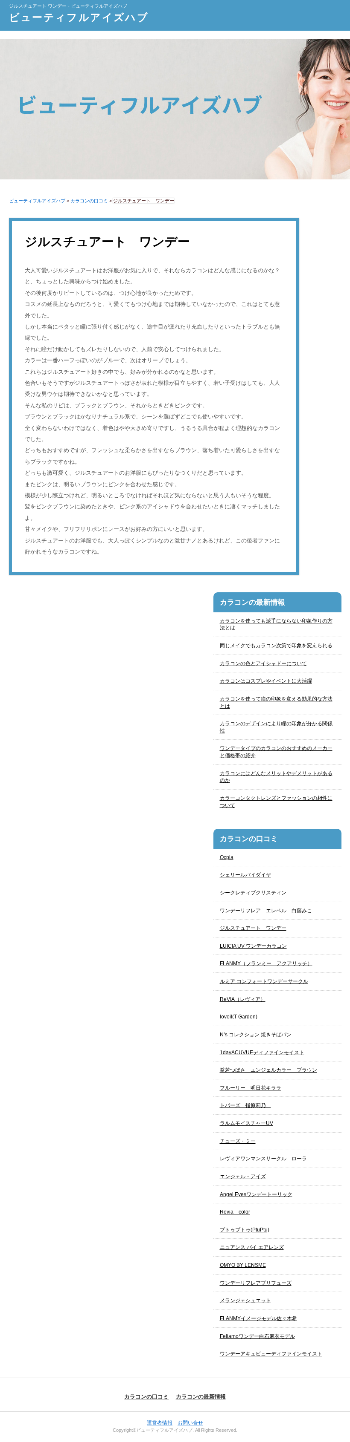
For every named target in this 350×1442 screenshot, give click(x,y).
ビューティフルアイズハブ (79, 17)
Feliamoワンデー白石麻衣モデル (257, 1336)
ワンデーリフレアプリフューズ (256, 1283)
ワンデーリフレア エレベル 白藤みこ (266, 911)
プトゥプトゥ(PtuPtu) (244, 1230)
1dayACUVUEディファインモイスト (262, 1053)
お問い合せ (190, 1423)
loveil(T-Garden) (238, 1017)
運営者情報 (159, 1423)
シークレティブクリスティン (253, 893)
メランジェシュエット (245, 1301)
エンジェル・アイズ (243, 1177)
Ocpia (226, 857)
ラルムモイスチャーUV (246, 1123)
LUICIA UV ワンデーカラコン (253, 946)
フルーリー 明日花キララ (250, 1088)
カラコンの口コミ (146, 1396)
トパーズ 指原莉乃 (245, 1105)
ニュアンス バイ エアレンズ (252, 1247)
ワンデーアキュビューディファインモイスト (271, 1354)
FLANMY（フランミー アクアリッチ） (266, 963)
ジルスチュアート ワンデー (253, 928)
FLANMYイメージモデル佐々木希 (258, 1318)
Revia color (235, 1212)
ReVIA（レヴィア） (242, 999)
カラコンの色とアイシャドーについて (263, 663)
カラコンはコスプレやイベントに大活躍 (266, 681)
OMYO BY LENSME (243, 1265)
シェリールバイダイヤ (245, 875)
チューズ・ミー (238, 1141)
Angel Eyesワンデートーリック (256, 1194)
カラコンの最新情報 (201, 1396)
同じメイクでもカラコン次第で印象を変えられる (276, 646)
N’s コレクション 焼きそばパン (256, 1035)
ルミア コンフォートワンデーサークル (264, 981)
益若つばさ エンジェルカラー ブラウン (268, 1070)
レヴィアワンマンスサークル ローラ (263, 1159)
